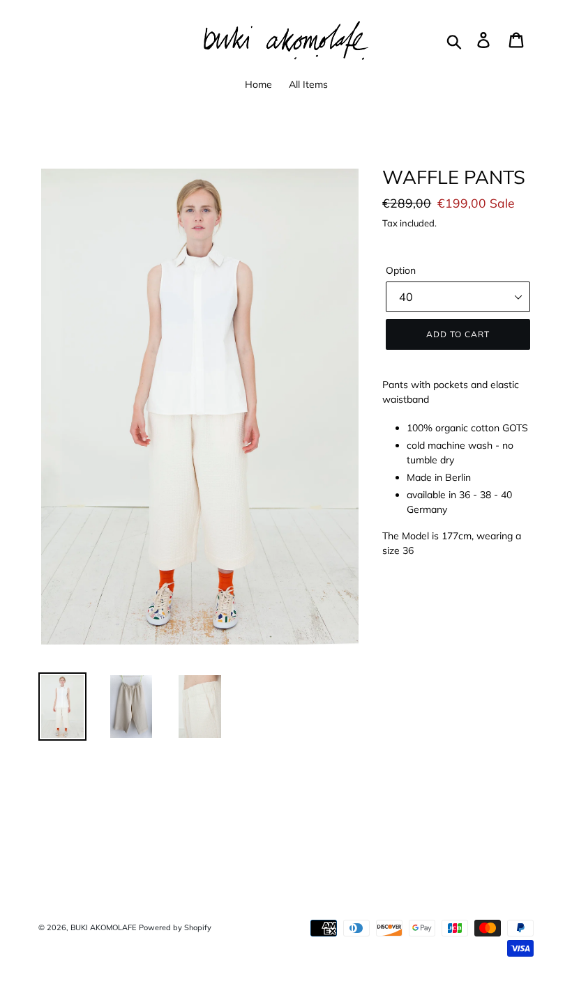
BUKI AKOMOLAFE (103, 927)
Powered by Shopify (175, 927)
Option (401, 270)
